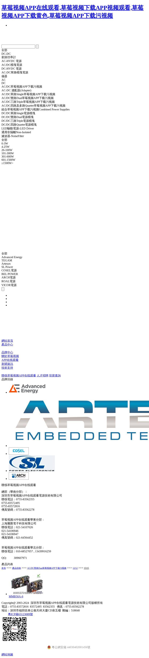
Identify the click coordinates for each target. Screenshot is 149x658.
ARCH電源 (8, 277)
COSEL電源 (9, 270)
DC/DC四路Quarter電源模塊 (19, 124)
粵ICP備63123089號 (20, 614)
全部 (4, 50)
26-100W (6, 150)
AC (3, 79)
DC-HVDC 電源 (11, 68)
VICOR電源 (9, 285)
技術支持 (7, 367)
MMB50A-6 (16, 596)
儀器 (4, 76)
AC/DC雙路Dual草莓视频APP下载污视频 (27, 98)
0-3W (4, 143)
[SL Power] (32, 470)
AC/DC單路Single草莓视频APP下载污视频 (28, 94)
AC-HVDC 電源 (11, 61)
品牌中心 (7, 352)
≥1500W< (7, 163)
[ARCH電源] (19, 478)
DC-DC (6, 53)
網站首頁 (7, 340)
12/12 (75, 568)
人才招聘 (42, 375)
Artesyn (6, 263)
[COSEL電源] (19, 453)
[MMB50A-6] (27, 593)
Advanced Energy (11, 257)
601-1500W (8, 159)
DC (3, 83)
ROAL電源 (8, 281)
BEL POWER (9, 274)
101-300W (7, 153)
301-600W (7, 156)
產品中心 (7, 344)
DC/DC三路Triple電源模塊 (18, 120)
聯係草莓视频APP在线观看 (18, 375)
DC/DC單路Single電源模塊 (18, 113)
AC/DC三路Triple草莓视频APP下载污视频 (28, 101)
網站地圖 (7, 654)
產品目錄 (16, 568)
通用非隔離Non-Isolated (16, 132)
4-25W (5, 146)
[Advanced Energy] (27, 392)
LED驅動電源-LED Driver (17, 128)
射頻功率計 (8, 57)
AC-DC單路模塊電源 (14, 72)
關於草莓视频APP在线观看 (10, 358)
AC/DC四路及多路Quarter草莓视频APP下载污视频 (33, 105)
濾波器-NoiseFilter (12, 136)
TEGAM (6, 260)
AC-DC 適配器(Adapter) (16, 90)
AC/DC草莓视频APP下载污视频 (21, 86)
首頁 (3, 568)
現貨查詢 (55, 375)
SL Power (7, 266)
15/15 (86, 568)
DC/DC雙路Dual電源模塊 (17, 117)
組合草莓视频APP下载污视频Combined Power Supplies (35, 109)
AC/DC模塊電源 (11, 64)
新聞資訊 (7, 363)
